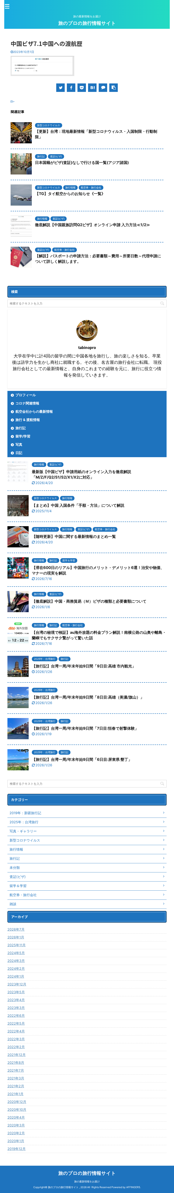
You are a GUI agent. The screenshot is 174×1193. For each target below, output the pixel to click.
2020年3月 (16, 1125)
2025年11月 (16, 945)
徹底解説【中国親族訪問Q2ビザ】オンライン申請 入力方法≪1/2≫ (92, 225)
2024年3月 (16, 961)
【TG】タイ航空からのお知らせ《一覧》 (70, 193)
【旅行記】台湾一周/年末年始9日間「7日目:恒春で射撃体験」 (85, 728)
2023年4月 (16, 1000)
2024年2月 (16, 968)
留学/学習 (22, 436)
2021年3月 (15, 1078)
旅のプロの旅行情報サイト (87, 23)
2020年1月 (15, 1141)
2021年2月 (15, 1086)
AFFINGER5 (133, 1187)
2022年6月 (16, 1015)
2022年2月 (16, 1047)
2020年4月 (16, 1117)
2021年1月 (15, 1094)
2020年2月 (16, 1133)
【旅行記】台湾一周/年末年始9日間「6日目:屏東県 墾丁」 (82, 759)
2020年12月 (16, 1102)
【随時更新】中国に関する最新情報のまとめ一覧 (74, 536)
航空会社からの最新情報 (34, 411)
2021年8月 (15, 1062)
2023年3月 (16, 1008)
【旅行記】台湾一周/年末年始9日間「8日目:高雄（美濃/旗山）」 (88, 697)
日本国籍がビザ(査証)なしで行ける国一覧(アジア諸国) (82, 162)
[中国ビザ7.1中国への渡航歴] (92, 87)
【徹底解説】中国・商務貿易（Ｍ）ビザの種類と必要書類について (89, 601)
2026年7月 (16, 929)
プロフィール (25, 395)
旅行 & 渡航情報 (27, 420)
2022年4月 (16, 1031)
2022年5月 (16, 1023)
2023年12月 (16, 984)
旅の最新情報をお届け (87, 1181)
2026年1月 (15, 937)
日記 (18, 453)
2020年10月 (16, 1109)
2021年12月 (16, 1055)
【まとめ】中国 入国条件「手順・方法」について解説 (78, 505)
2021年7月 (15, 1070)
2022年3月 (16, 1039)
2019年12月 (16, 1149)
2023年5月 (16, 992)
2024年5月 (16, 953)
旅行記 (20, 428)
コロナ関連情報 (27, 403)
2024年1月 (15, 976)
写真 (18, 444)
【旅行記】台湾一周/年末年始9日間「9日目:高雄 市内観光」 (84, 666)
